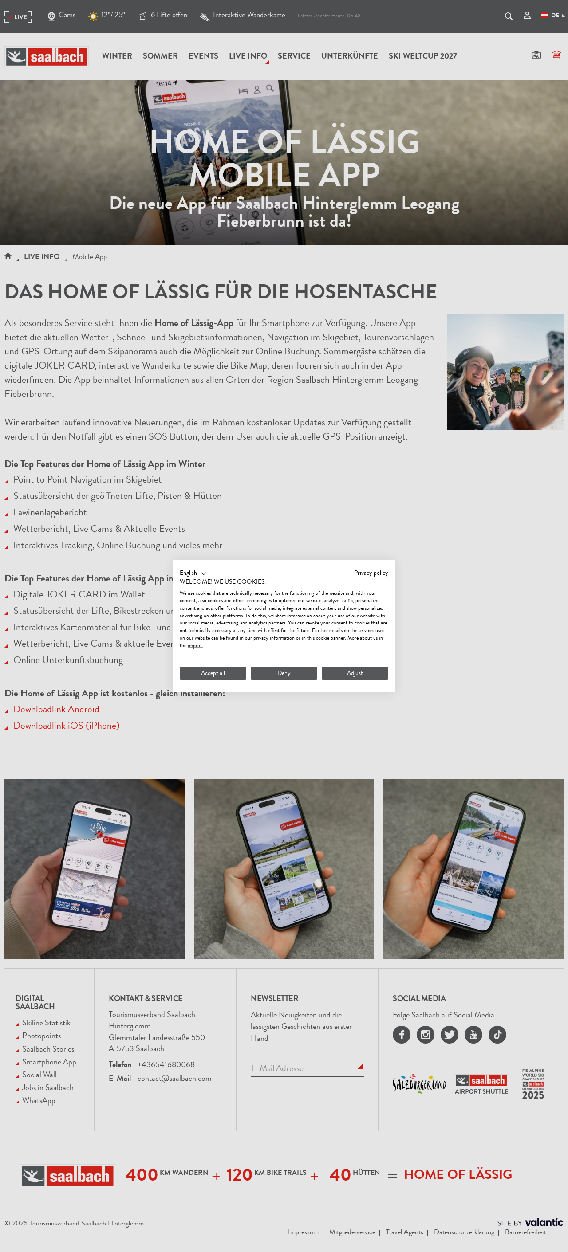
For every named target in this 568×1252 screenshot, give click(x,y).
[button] (193, 573)
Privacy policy (371, 573)
